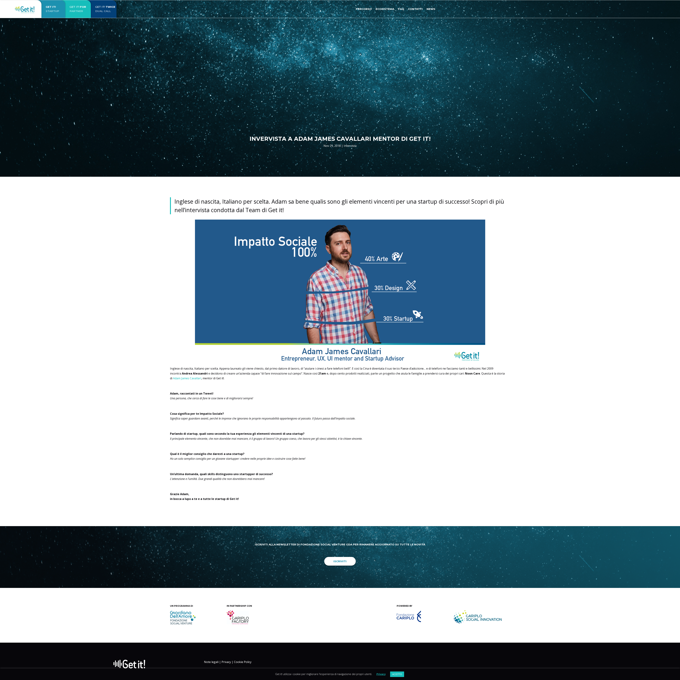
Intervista (350, 146)
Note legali (211, 662)
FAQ (401, 9)
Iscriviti (340, 561)
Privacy (226, 662)
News (431, 9)
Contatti (415, 9)
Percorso (364, 9)
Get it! (78, 9)
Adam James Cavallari (187, 378)
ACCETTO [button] (397, 674)
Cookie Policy (242, 662)
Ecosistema (385, 9)
